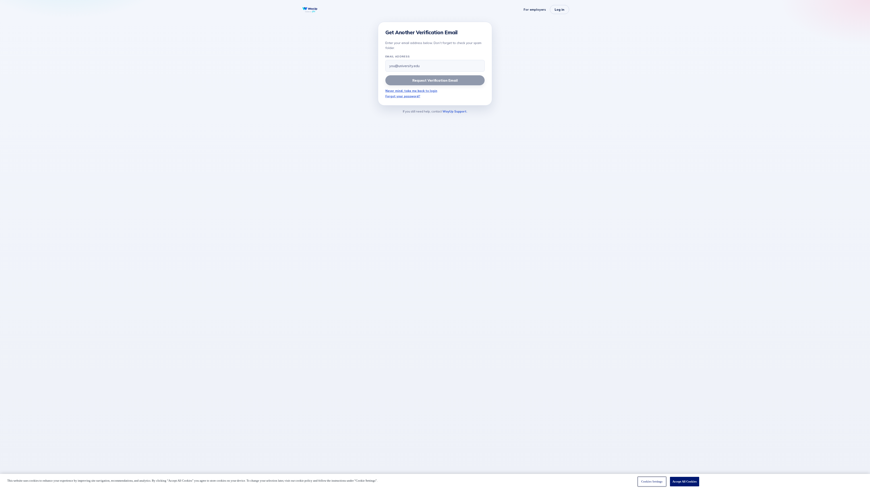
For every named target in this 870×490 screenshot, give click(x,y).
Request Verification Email (434, 80)
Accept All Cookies (684, 481)
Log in (559, 9)
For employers (535, 9)
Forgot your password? (402, 96)
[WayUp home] (310, 9)
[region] (435, 482)
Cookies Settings (651, 481)
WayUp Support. (454, 111)
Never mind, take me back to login (411, 91)
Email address (397, 56)
